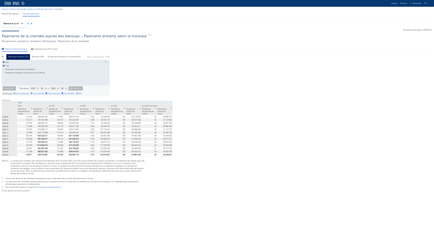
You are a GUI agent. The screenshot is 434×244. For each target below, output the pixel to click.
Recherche (417, 3)
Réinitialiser (9, 88)
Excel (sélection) (22, 94)
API (79, 94)
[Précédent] (28, 23)
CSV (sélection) (53, 94)
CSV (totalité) (69, 94)
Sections (403, 3)
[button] (4, 57)
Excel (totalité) (38, 94)
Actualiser (77, 88)
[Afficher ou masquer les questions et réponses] (106, 62)
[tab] (11, 14)
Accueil (394, 3)
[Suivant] (31, 23)
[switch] (14, 23)
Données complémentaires (50, 187)
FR (425, 3)
